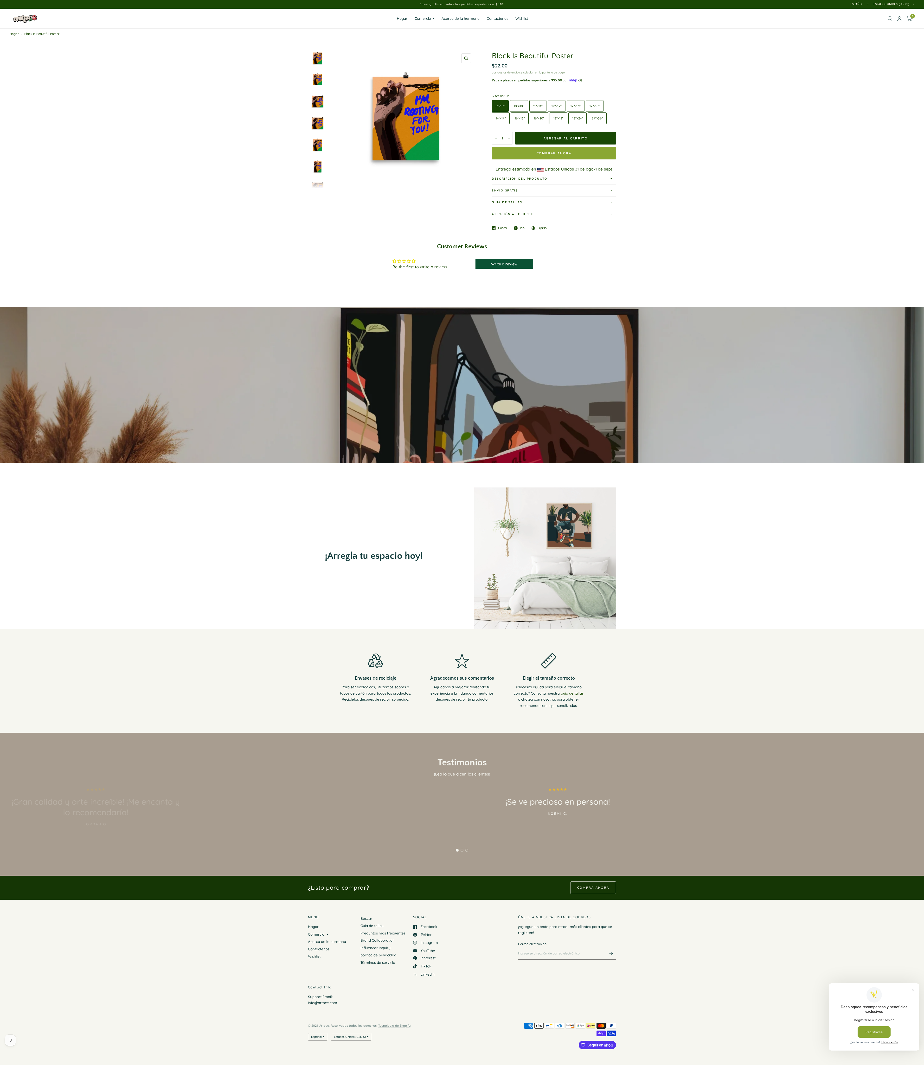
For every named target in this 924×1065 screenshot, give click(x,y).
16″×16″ (520, 118)
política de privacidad (378, 955)
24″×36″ (597, 118)
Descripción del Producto (519, 178)
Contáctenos (497, 18)
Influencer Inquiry (375, 948)
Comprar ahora (554, 153)
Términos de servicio (377, 962)
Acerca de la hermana (461, 18)
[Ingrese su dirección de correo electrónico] (611, 953)
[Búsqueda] (890, 18)
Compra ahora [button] (593, 887)
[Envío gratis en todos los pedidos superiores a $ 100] (462, 4)
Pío (522, 228)
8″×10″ (500, 106)
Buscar (366, 918)
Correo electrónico (532, 944)
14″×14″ (501, 118)
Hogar (402, 18)
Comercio (423, 18)
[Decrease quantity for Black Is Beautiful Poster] (495, 138)
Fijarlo (542, 228)
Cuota (502, 228)
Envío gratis (505, 190)
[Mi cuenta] (899, 18)
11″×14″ (538, 106)
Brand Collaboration (377, 940)
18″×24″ (577, 118)
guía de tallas (572, 693)
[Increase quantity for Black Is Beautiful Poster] (509, 138)
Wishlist (521, 18)
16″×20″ (539, 118)
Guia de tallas (507, 202)
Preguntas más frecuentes (382, 933)
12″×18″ (595, 106)
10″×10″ (519, 106)
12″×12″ (557, 106)
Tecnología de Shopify (394, 1025)
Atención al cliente (513, 214)
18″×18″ (558, 118)
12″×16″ (576, 106)
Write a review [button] (504, 264)
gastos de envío (508, 72)
